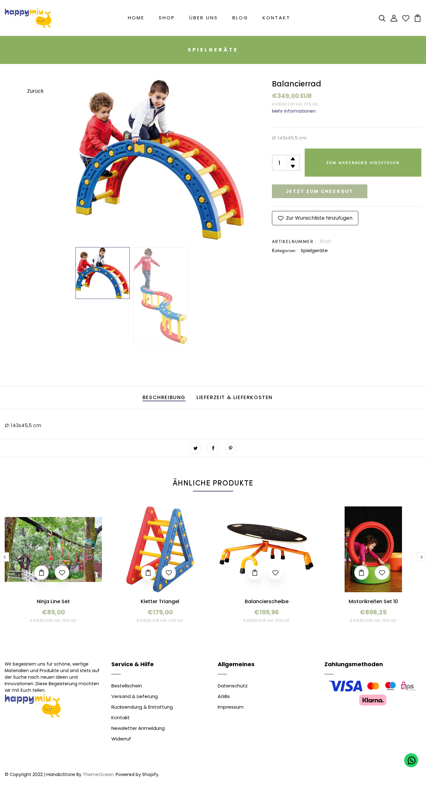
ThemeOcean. (98, 774)
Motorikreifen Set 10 (373, 601)
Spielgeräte (314, 250)
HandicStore (60, 774)
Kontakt (276, 17)
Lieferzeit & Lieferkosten (234, 397)
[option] (160, 160)
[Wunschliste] (405, 17)
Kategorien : (285, 250)
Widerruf (121, 738)
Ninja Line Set (53, 601)
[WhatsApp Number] (411, 760)
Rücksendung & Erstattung (142, 707)
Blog (240, 17)
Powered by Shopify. (136, 774)
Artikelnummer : (294, 241)
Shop (167, 17)
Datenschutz (233, 685)
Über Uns (203, 17)
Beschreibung (164, 397)
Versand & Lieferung (134, 696)
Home (136, 17)
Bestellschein (126, 685)
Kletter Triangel (160, 601)
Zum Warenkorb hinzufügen (363, 162)
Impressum (231, 707)
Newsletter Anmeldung (138, 728)
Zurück (35, 91)
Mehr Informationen (294, 111)
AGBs (224, 696)
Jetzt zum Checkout (319, 191)
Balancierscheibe (266, 601)
